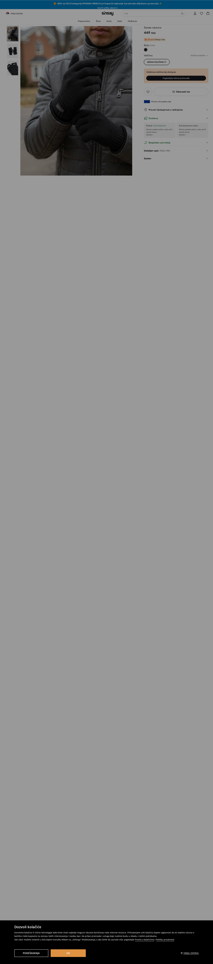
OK (68, 953)
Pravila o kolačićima (144, 939)
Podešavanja (31, 953)
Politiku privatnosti (165, 939)
